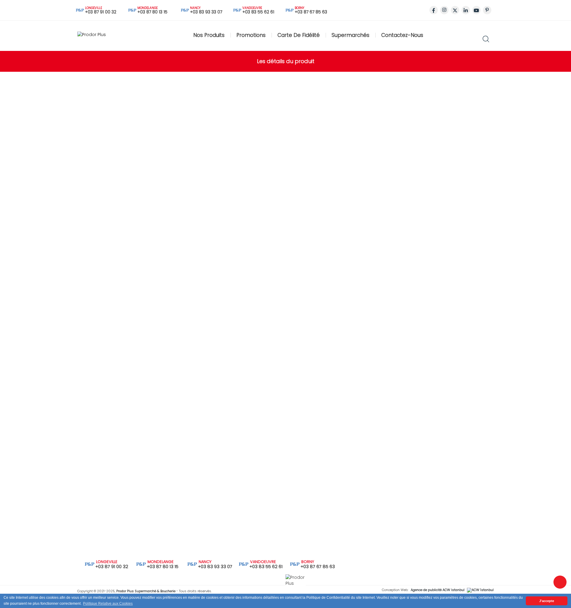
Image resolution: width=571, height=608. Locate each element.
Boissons (104, 184)
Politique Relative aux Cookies (203, 412)
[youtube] (476, 10)
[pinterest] (487, 10)
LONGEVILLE (93, 8)
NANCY (195, 8)
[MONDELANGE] (141, 564)
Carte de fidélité (64, 463)
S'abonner (463, 543)
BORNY (300, 8)
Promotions (60, 453)
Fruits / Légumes (112, 125)
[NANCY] (192, 564)
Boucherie (105, 80)
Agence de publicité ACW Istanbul (437, 589)
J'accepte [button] (546, 601)
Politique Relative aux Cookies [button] (108, 603)
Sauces (103, 155)
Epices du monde (113, 140)
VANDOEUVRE (247, 8)
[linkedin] (466, 10)
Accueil (55, 432)
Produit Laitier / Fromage (121, 110)
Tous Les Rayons (65, 442)
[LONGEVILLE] (89, 564)
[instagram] (444, 10)
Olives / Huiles (109, 169)
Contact (56, 473)
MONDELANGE (147, 8)
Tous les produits (107, 215)
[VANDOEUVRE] (243, 564)
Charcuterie (107, 95)
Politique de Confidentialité (200, 423)
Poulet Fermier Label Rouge (379, 38)
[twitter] (455, 10)
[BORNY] (294, 564)
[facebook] (433, 10)
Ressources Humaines (196, 402)
